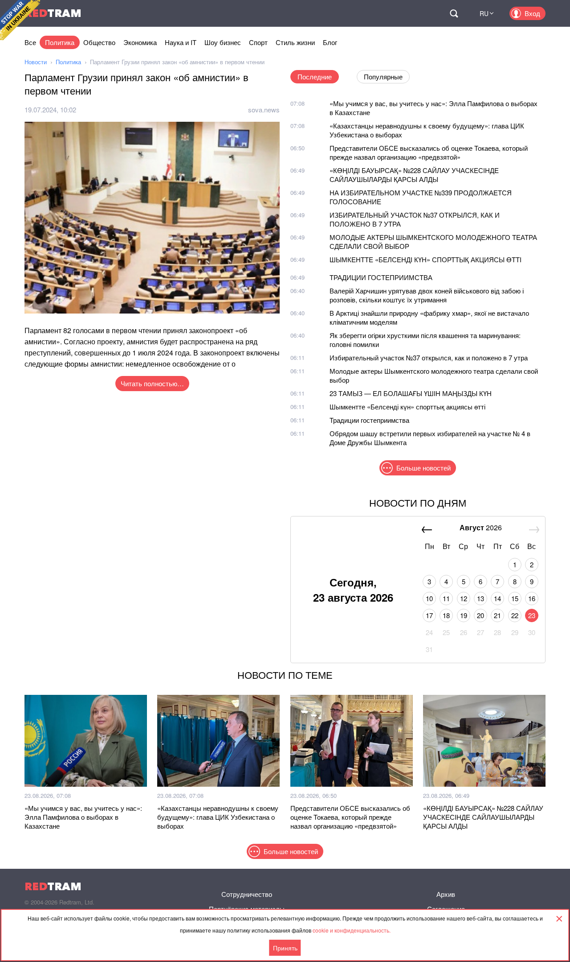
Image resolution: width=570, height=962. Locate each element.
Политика (59, 42)
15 (514, 598)
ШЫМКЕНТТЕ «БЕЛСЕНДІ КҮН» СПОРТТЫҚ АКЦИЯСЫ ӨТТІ (425, 259)
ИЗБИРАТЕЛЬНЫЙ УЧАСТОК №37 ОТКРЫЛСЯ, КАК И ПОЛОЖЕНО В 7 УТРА (415, 219)
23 (531, 615)
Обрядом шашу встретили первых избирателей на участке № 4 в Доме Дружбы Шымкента (430, 438)
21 (497, 615)
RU (484, 13)
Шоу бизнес (222, 42)
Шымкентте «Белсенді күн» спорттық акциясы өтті (407, 406)
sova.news (264, 109)
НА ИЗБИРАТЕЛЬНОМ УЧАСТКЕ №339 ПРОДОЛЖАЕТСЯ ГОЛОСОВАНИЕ (421, 197)
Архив (445, 894)
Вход (532, 13)
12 (463, 598)
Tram (52, 13)
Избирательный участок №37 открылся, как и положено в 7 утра (429, 357)
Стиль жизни (295, 42)
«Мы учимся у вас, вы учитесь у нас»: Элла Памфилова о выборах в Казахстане (433, 108)
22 (514, 615)
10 (429, 598)
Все (30, 42)
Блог (330, 42)
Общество (99, 42)
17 (429, 615)
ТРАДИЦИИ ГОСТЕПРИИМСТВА (381, 277)
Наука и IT (180, 42)
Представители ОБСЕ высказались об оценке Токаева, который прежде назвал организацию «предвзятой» (429, 152)
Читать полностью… (152, 383)
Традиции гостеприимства (369, 420)
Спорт (258, 42)
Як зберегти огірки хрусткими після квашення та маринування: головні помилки (425, 339)
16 (531, 598)
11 (446, 598)
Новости (35, 62)
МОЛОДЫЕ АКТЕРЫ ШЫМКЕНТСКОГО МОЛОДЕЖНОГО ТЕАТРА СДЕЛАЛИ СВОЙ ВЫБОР (433, 241)
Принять (285, 947)
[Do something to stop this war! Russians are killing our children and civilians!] (20, 20)
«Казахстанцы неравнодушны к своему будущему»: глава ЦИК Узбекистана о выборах (427, 130)
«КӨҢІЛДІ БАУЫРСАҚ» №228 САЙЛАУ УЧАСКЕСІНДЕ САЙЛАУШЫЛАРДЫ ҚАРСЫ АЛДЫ (414, 174)
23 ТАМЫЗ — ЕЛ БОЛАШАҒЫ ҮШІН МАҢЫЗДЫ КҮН (411, 393)
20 (480, 615)
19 (463, 615)
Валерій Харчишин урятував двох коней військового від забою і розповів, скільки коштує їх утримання (427, 295)
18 (446, 615)
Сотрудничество (246, 894)
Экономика (140, 42)
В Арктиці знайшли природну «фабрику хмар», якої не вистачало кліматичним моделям (429, 317)
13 (480, 598)
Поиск (453, 13)
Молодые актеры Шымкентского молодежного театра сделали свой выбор (434, 375)
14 (497, 598)
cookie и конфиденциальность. (352, 930)
